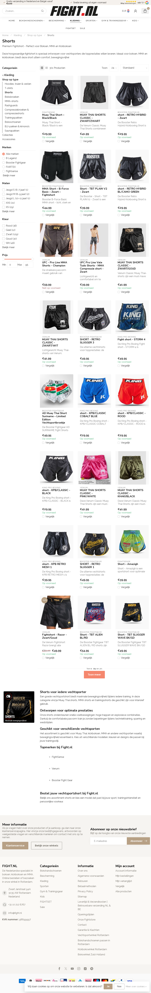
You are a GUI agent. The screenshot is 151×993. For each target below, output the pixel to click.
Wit (10, 243)
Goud (11, 238)
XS (10, 207)
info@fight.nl (15, 913)
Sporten (91, 21)
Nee (119, 986)
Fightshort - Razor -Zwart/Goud (54, 636)
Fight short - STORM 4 (131, 339)
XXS (10, 203)
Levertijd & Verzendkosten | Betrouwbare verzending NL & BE (94, 905)
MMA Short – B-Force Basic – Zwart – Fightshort (55, 192)
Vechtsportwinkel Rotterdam (93, 935)
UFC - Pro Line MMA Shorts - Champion (54, 264)
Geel (10, 230)
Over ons (83, 870)
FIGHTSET (71, 28)
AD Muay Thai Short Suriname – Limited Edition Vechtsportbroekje (54, 418)
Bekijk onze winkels (46, 845)
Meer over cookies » (136, 986)
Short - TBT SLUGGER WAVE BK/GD (131, 636)
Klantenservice (15, 845)
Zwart (12, 234)
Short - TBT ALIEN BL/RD (91, 636)
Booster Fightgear (16, 162)
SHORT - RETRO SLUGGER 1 (90, 566)
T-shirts (9, 88)
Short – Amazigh (128, 564)
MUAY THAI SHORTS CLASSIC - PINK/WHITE (93, 493)
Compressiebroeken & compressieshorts (17, 111)
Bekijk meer (8, 175)
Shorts (50, 35)
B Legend (11, 158)
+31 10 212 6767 (16, 904)
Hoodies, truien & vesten (18, 83)
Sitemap (82, 896)
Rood (11, 225)
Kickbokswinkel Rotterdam (92, 949)
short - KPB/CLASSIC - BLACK (56, 492)
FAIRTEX (11, 167)
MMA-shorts (11, 101)
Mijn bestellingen (124, 875)
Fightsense (12, 171)
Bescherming (56, 21)
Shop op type (34, 35)
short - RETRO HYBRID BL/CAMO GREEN (132, 190)
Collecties (7, 135)
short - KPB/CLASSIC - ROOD (132, 415)
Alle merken (12, 154)
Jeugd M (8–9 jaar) (17, 194)
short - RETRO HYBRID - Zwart (132, 116)
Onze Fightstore (86, 919)
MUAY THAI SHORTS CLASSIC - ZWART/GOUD (130, 265)
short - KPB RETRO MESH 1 (54, 566)
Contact (82, 924)
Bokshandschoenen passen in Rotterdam (94, 942)
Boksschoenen (13, 122)
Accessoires (8, 139)
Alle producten (123, 891)
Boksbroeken (12, 96)
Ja (108, 986)
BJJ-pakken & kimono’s (17, 126)
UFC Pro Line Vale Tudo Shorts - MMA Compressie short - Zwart (92, 267)
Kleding (75, 21)
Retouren (83, 881)
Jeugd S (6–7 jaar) (17, 190)
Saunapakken (12, 130)
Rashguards (11, 105)
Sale (82, 28)
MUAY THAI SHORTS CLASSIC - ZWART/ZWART (93, 118)
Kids (134, 21)
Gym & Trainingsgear (114, 21)
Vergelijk (49, 141)
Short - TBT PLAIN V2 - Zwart (93, 190)
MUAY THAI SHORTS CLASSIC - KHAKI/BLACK (130, 493)
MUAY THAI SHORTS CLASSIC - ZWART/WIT (55, 342)
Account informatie (125, 870)
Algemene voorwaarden (91, 875)
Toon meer (94, 674)
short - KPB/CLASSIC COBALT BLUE (93, 415)
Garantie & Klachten (88, 930)
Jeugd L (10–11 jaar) (18, 198)
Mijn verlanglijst (123, 881)
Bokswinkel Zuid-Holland (91, 954)
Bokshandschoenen (31, 21)
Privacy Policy (85, 891)
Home (12, 21)
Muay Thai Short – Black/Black (53, 116)
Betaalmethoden (87, 886)
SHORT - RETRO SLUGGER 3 (90, 341)
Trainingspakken (13, 117)
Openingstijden (86, 914)
